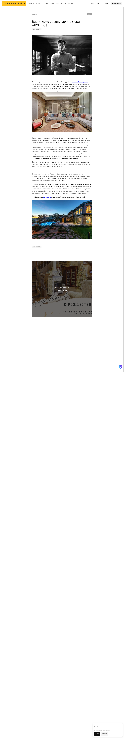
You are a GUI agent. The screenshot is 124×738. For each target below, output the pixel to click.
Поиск (106, 3)
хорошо (97, 733)
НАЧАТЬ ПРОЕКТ (117, 3)
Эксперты (38, 29)
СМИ (34, 29)
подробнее (104, 733)
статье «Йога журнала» (80, 82)
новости (89, 14)
